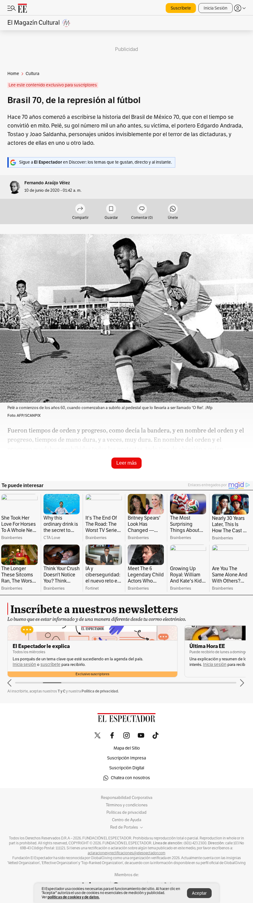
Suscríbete (181, 8)
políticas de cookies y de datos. (74, 897)
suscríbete (50, 664)
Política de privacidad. (100, 691)
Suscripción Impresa (126, 758)
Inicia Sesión (215, 8)
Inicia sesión (24, 664)
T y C (61, 691)
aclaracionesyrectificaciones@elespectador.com (126, 853)
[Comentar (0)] (142, 209)
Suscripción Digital (126, 768)
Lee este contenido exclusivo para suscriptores (53, 85)
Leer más (126, 463)
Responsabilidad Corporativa (126, 798)
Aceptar (199, 893)
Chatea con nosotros (130, 777)
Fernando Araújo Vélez (47, 183)
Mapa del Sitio (127, 748)
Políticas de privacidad (126, 812)
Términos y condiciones (126, 805)
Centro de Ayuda (126, 820)
